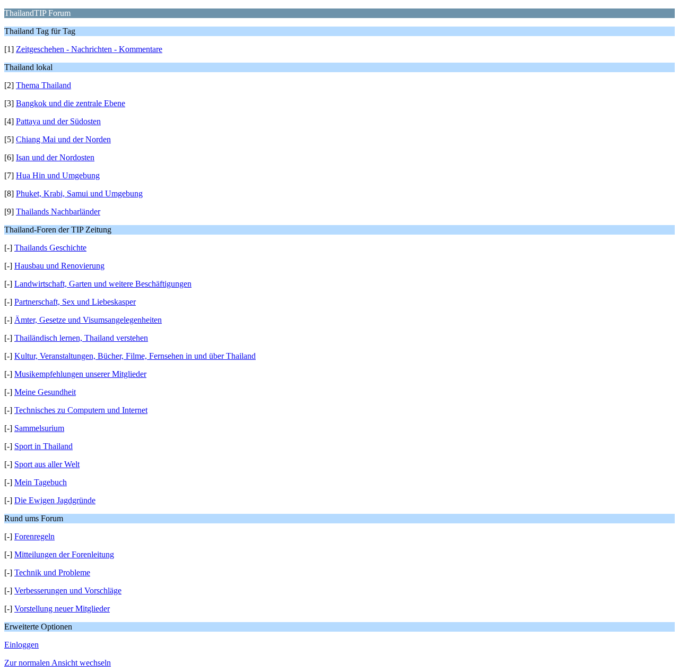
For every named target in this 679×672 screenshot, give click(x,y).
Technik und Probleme (52, 572)
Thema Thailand (43, 85)
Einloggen (21, 644)
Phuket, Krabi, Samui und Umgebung (79, 193)
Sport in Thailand (43, 446)
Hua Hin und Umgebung (58, 175)
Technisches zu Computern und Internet (80, 410)
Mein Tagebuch (40, 482)
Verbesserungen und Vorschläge (67, 590)
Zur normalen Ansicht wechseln (57, 662)
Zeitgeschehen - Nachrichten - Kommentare (89, 49)
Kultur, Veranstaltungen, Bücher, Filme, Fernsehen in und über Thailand (135, 355)
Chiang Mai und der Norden (63, 139)
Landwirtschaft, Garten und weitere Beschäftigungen (102, 283)
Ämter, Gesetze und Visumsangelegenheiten (88, 319)
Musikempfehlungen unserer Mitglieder (80, 373)
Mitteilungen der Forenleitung (64, 554)
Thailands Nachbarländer (58, 211)
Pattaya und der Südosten (58, 121)
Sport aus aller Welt (47, 464)
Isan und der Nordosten (55, 157)
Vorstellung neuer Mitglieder (62, 608)
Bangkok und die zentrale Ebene (70, 103)
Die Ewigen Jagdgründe (54, 500)
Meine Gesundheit (45, 392)
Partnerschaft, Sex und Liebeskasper (75, 301)
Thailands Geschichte (50, 247)
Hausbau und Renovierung (59, 265)
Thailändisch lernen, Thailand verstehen (81, 337)
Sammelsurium (39, 428)
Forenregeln (34, 536)
